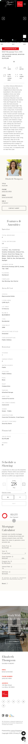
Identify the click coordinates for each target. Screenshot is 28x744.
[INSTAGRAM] (8, 701)
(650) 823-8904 (7, 191)
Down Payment (6, 556)
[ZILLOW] (23, 701)
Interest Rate (6, 566)
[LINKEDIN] (13, 701)
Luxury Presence (16, 730)
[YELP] (18, 701)
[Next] (23, 484)
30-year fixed (6, 553)
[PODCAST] (3, 705)
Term (3, 551)
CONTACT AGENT (14, 208)
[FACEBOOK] (3, 701)
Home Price (5, 546)
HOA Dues (5, 572)
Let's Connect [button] (14, 641)
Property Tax (6, 561)
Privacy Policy (18, 733)
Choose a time (6, 492)
